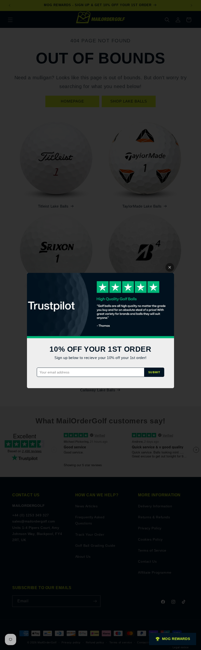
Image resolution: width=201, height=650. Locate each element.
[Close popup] (169, 267)
